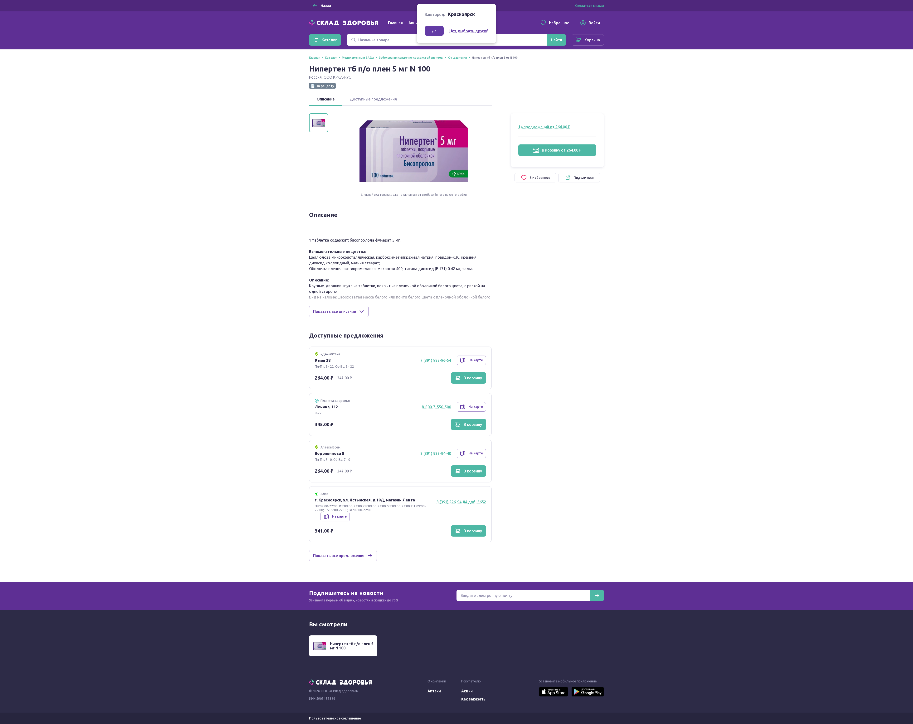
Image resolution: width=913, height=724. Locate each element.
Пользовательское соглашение (335, 718)
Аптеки (434, 691)
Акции (414, 23)
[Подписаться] (597, 595)
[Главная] (344, 22)
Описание (326, 99)
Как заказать (473, 699)
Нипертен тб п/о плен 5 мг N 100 (351, 646)
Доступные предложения (373, 99)
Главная (395, 23)
